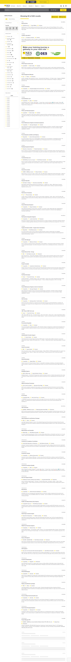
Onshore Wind (10, 80)
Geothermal (9, 72)
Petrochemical (10, 56)
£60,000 (8, 108)
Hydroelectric (9, 74)
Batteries (9, 84)
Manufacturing (10, 50)
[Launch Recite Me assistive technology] (31, 2)
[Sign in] (63, 6)
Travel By (7, 25)
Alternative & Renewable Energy (11, 39)
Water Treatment (10, 62)
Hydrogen (9, 76)
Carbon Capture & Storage (10, 67)
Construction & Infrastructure (10, 44)
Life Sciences (10, 48)
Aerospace (9, 36)
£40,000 (8, 104)
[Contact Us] (65, 6)
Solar (8, 64)
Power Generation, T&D (11, 58)
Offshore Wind (10, 78)
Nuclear (9, 86)
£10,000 (8, 98)
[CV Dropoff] (61, 6)
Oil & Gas (9, 54)
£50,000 (8, 106)
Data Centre (9, 88)
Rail (8, 60)
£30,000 (8, 102)
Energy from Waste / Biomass (10, 70)
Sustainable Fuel (10, 82)
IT (8, 46)
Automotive (9, 41)
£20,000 (8, 100)
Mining (9, 52)
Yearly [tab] (12, 95)
